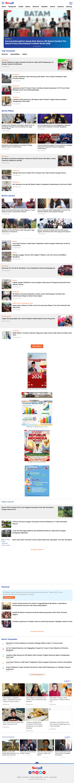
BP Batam (8, 39)
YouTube (45, 775)
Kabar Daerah (8, 502)
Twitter (41, 775)
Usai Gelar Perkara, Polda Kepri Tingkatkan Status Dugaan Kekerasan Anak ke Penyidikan (41, 244)
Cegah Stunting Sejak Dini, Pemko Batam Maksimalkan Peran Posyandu (28, 318)
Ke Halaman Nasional (36, 631)
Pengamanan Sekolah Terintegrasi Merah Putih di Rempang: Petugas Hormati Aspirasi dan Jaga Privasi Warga (18, 126)
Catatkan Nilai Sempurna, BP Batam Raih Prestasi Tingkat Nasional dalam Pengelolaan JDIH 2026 (40, 100)
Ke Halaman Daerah (37, 549)
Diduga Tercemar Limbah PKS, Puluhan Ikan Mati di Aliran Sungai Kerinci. (39, 173)
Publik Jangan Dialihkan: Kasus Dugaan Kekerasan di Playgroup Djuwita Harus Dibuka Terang (42, 283)
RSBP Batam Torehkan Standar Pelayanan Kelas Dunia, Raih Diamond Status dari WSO (42, 334)
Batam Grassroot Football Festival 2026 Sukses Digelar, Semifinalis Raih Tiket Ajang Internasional (54, 230)
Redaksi (19, 777)
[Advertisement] (37, 568)
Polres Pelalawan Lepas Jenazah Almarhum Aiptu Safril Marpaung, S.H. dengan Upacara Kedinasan (28, 63)
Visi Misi (46, 777)
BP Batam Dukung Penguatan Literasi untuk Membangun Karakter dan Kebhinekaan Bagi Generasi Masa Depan (39, 295)
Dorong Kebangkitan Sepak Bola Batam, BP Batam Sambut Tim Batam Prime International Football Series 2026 (35, 42)
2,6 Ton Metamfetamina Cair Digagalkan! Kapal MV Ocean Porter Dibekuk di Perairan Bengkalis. (54, 126)
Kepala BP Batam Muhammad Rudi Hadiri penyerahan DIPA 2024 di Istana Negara (39, 613)
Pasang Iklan (53, 777)
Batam (28, 6)
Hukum (52, 6)
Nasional (61, 6)
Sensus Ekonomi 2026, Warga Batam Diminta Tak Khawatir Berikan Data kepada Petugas (54, 210)
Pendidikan (16, 54)
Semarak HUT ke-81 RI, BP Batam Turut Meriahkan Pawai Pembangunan (28, 268)
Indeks (20, 6)
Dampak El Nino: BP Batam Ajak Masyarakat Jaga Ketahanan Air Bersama (18, 230)
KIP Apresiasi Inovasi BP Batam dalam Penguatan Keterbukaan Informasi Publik (42, 184)
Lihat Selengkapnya (36, 674)
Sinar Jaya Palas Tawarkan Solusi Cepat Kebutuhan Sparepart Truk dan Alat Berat (42, 540)
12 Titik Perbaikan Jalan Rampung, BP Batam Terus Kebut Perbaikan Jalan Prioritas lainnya (40, 77)
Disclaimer (26, 777)
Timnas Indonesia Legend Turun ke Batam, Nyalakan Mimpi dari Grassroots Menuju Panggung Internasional (55, 146)
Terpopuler (12, 6)
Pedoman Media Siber (36, 777)
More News (37, 346)
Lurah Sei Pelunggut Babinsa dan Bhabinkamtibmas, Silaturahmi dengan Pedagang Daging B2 (39, 532)
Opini (25, 54)
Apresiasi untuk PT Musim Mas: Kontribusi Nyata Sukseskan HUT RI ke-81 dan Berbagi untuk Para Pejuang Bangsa (41, 89)
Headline (44, 6)
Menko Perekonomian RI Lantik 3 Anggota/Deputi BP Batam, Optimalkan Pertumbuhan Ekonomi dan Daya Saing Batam (39, 604)
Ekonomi (36, 6)
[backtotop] (37, 764)
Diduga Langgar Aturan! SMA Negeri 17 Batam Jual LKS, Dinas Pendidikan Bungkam (39, 256)
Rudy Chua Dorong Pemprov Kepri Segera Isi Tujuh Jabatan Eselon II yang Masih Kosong (18, 210)
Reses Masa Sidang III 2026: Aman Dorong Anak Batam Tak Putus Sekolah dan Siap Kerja (41, 306)
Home (4, 6)
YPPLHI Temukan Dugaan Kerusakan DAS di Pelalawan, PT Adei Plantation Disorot (39, 523)
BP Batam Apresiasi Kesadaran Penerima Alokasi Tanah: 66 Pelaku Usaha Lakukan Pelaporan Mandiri (29, 159)
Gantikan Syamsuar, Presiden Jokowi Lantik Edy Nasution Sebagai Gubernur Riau (42, 621)
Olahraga (69, 6)
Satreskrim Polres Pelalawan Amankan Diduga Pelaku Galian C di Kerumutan (17, 146)
